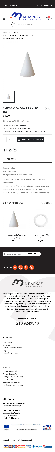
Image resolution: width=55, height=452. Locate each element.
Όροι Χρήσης (8, 380)
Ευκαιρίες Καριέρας (11, 353)
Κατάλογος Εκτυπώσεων (13, 385)
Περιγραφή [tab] (12, 159)
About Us (6, 345)
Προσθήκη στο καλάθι (32, 140)
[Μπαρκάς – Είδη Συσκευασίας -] (26, 16)
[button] (42, 202)
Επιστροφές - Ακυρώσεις (13, 377)
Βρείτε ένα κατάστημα (12, 406)
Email (15, 150)
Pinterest (10, 150)
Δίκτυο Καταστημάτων (12, 348)
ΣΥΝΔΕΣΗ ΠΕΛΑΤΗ (44, 5)
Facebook (5, 150)
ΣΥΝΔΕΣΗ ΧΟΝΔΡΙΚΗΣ (11, 5)
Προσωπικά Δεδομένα (11, 382)
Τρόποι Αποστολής (10, 371)
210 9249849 (11, 416)
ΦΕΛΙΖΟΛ (16, 132)
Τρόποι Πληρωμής (10, 374)
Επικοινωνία (7, 342)
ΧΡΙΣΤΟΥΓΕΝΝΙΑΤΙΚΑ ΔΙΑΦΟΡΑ (33, 132)
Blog (4, 351)
